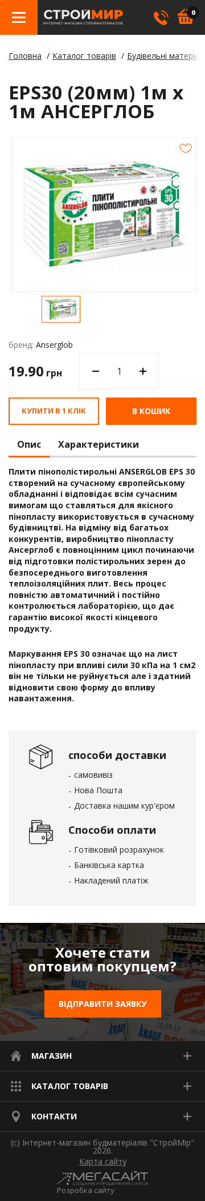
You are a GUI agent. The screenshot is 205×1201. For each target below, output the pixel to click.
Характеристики (98, 445)
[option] (61, 309)
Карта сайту (102, 1162)
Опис (29, 445)
